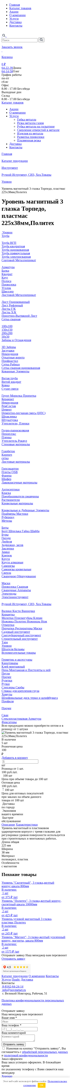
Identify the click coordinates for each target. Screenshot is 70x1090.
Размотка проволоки (30, 137)
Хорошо (7, 1076)
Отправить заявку (13, 958)
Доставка (15, 22)
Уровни (7, 181)
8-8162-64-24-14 (12, 986)
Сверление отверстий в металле (38, 130)
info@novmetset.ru (14, 990)
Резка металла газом (30, 123)
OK (42, 1085)
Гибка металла (26, 119)
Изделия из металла (30, 133)
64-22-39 (7, 67)
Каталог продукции (15, 160)
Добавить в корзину (15, 757)
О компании (17, 15)
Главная (14, 4)
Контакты (15, 25)
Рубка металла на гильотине (36, 126)
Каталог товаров (20, 8)
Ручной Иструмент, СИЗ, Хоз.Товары (26, 174)
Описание (8, 824)
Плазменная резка (29, 140)
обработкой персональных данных (45, 1052)
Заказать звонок (12, 47)
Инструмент (10, 167)
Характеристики (27, 824)
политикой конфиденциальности (26, 1055)
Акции (13, 11)
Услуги (14, 18)
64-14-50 (7, 71)
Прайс (16, 979)
